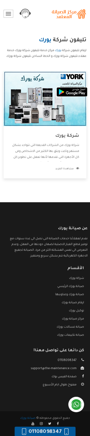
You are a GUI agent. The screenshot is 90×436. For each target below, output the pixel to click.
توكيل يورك (76, 311)
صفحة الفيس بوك (64, 376)
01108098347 (67, 360)
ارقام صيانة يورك (73, 302)
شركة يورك (67, 136)
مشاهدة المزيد (64, 168)
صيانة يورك (28, 418)
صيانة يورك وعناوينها (69, 294)
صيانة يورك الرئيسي (70, 286)
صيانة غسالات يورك (70, 327)
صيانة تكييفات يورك (70, 335)
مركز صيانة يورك (73, 319)
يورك (58, 50)
